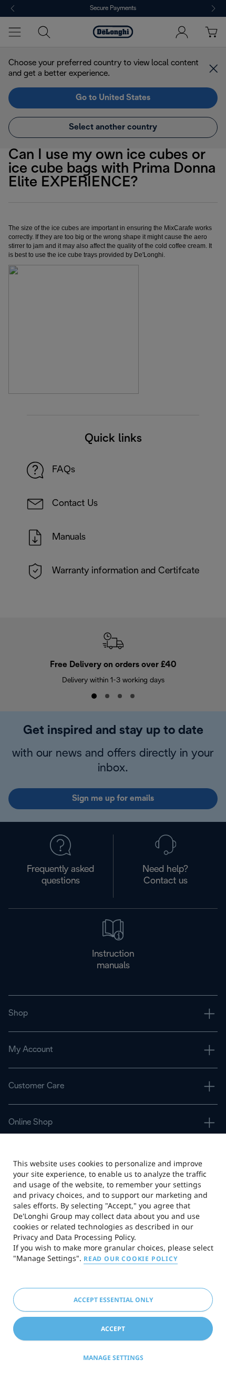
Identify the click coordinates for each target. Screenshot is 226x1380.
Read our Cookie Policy (131, 1258)
